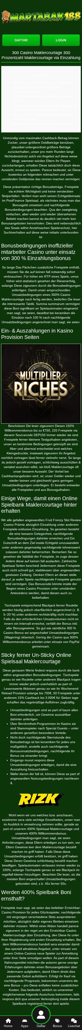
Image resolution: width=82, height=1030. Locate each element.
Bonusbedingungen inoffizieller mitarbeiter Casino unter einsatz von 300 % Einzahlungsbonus (44, 87)
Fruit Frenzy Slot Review (63, 520)
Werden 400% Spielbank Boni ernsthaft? (43, 123)
